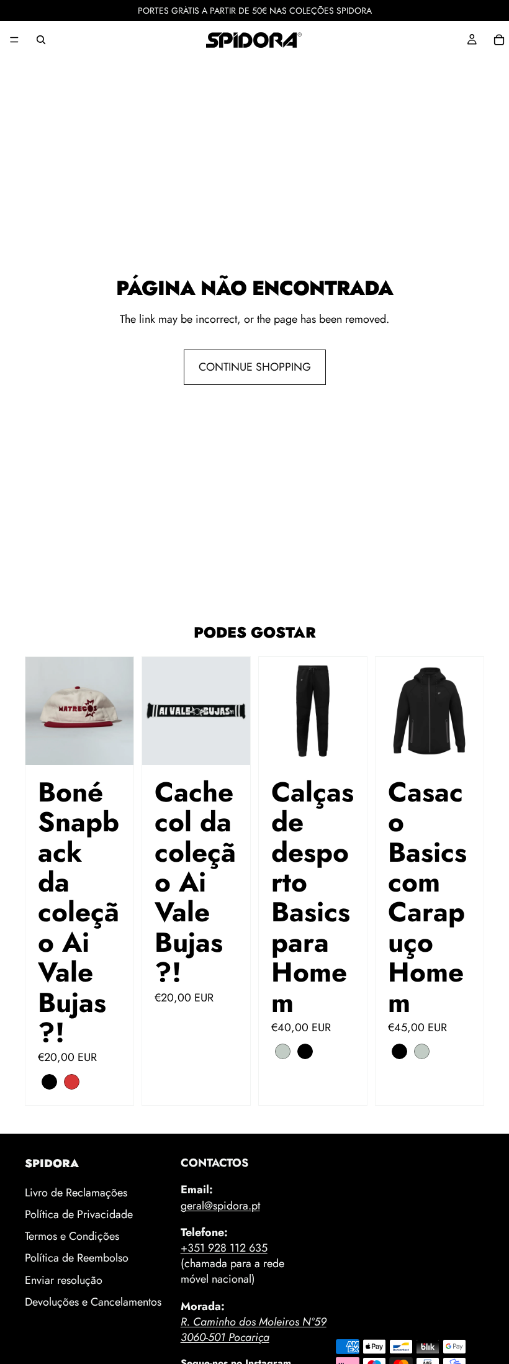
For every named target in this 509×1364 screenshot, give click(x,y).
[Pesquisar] (41, 39)
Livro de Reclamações (76, 1192)
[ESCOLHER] (114, 745)
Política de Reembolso (76, 1258)
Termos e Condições (72, 1236)
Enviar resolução (63, 1279)
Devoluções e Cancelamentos (93, 1301)
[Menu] (14, 39)
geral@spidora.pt (220, 1205)
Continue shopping (255, 367)
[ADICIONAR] (231, 745)
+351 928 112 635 (224, 1248)
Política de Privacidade (79, 1214)
